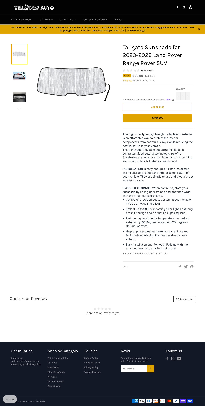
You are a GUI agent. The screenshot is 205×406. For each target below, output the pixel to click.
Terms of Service (56, 381)
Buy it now (157, 118)
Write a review (184, 299)
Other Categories (56, 372)
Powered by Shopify (37, 401)
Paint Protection (21, 19)
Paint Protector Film (58, 358)
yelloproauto (23, 401)
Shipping (127, 80)
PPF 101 (118, 19)
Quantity (180, 89)
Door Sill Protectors (95, 19)
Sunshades (67, 19)
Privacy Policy (91, 367)
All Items (52, 376)
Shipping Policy (92, 362)
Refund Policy (91, 358)
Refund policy (55, 386)
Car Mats (45, 19)
